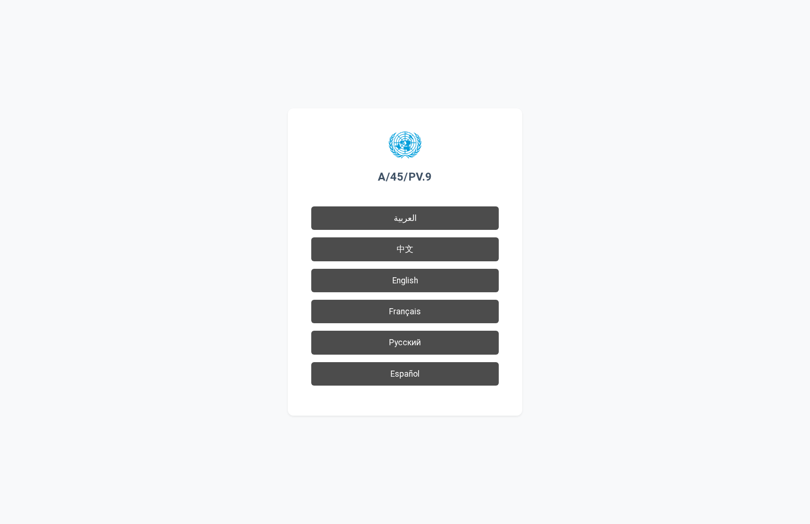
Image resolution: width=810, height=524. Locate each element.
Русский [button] (405, 342)
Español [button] (405, 374)
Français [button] (405, 311)
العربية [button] (405, 218)
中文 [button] (405, 249)
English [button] (405, 280)
